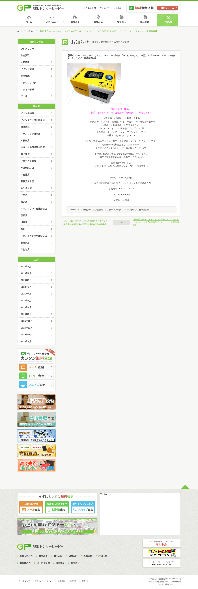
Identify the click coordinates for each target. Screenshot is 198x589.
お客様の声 (105, 8)
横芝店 (24, 202)
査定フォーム (167, 8)
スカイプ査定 (36, 384)
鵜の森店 (25, 154)
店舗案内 (122, 20)
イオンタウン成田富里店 (33, 120)
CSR (84, 581)
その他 (24, 96)
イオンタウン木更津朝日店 (34, 236)
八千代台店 (26, 188)
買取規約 (73, 581)
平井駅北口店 (27, 168)
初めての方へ (52, 20)
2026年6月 (26, 280)
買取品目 (75, 20)
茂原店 (24, 215)
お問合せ (75, 563)
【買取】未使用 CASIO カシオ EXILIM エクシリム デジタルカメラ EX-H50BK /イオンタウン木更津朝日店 (156, 222)
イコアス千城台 (28, 161)
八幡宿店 (25, 140)
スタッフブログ (114, 209)
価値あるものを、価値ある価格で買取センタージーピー (40, 7)
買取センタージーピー (40, 546)
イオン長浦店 (27, 113)
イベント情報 (27, 69)
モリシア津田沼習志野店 (33, 147)
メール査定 (36, 367)
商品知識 (25, 76)
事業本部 (25, 127)
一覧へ (121, 222)
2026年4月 (26, 293)
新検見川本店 (27, 181)
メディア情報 (27, 89)
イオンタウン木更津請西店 (137, 209)
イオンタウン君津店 (30, 133)
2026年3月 (26, 300)
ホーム (28, 20)
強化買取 (87, 209)
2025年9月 (26, 341)
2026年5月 (26, 287)
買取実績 (145, 20)
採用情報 (61, 581)
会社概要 (118, 8)
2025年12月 (27, 321)
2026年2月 (26, 307)
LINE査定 (36, 376)
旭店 (23, 229)
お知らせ (169, 20)
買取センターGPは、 (121, 109)
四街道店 (25, 249)
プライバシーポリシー (44, 581)
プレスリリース (28, 48)
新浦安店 (25, 242)
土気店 (24, 195)
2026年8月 (26, 266)
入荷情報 (99, 209)
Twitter (104, 494)
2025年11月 (27, 328)
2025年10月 (27, 334)
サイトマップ (24, 581)
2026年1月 (26, 314)
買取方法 (98, 20)
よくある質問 (90, 8)
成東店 (24, 222)
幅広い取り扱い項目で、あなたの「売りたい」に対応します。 (121, 112)
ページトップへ (185, 486)
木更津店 (25, 174)
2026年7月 (26, 273)
